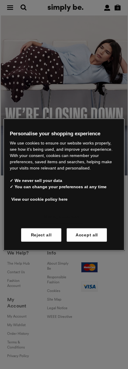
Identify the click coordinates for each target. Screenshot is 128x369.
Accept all (87, 234)
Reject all (41, 234)
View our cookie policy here (39, 199)
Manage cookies (62, 216)
